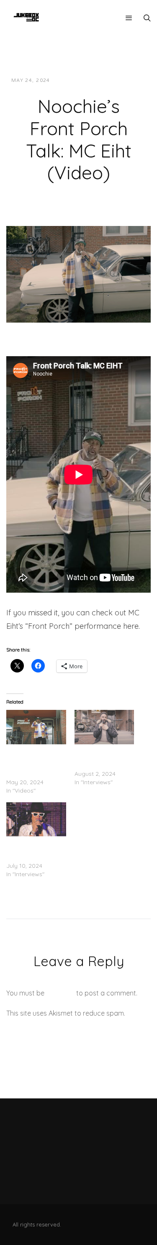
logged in (60, 993)
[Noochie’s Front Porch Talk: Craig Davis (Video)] (104, 727)
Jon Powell (76, 80)
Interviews (121, 80)
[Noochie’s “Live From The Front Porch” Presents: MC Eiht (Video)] (36, 727)
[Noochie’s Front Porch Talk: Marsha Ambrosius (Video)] (36, 819)
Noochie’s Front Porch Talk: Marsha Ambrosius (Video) (32, 849)
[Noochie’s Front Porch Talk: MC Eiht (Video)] (78, 273)
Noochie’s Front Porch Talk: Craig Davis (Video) (98, 757)
